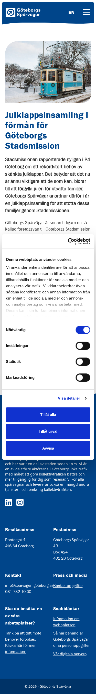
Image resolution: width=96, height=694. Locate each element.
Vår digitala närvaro (70, 654)
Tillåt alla (48, 414)
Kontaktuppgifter (68, 585)
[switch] (83, 346)
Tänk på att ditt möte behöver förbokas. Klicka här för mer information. (23, 642)
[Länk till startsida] (23, 12)
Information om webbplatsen (66, 622)
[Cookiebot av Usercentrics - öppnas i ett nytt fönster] (68, 241)
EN (71, 12)
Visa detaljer (69, 398)
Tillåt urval (48, 431)
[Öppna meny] (86, 12)
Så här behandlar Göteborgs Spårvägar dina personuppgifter (71, 639)
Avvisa (48, 448)
